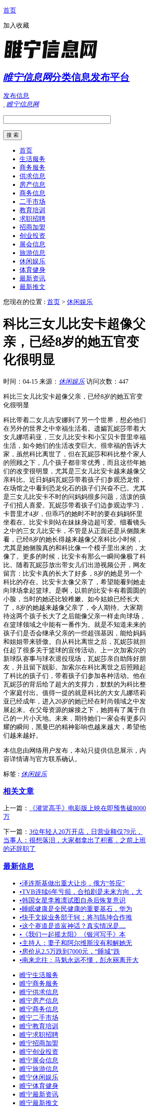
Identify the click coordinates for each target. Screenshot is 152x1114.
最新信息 (18, 866)
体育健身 (32, 269)
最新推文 (32, 286)
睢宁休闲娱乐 (38, 1077)
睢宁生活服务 (38, 975)
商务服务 (32, 167)
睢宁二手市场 (38, 1017)
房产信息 (32, 184)
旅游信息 (32, 252)
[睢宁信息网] (54, 58)
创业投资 (32, 235)
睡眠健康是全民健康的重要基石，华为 (75, 908)
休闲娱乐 (32, 261)
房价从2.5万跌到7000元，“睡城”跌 (69, 951)
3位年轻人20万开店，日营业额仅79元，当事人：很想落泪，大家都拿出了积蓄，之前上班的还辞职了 (74, 840)
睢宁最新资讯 (38, 1094)
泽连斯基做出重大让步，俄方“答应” (72, 883)
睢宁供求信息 (38, 992)
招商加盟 (32, 227)
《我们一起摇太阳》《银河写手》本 (72, 934)
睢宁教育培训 (38, 1026)
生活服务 (32, 158)
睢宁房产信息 (38, 1000)
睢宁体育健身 (38, 1085)
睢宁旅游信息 (38, 1068)
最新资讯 (32, 278)
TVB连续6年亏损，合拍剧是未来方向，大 (80, 891)
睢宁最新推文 (38, 1102)
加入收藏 (16, 25)
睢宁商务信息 (38, 1009)
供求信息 (32, 176)
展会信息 (32, 244)
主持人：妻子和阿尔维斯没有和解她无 (75, 942)
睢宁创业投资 (38, 1051)
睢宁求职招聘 (38, 1034)
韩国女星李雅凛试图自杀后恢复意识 (72, 900)
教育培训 (32, 210)
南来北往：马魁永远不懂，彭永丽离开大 (79, 959)
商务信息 (32, 193)
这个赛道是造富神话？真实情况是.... (72, 925)
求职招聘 (32, 218)
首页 (9, 10)
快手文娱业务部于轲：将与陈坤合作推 (75, 917)
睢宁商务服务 (38, 983)
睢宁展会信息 (38, 1060)
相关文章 (18, 791)
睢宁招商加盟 (38, 1043)
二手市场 (32, 201)
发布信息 (16, 95)
